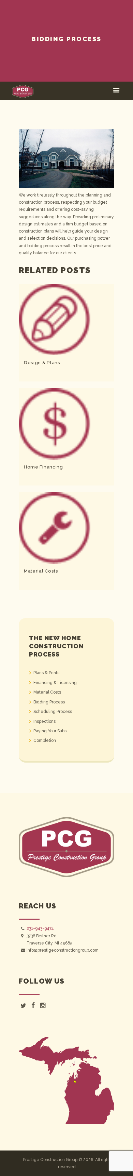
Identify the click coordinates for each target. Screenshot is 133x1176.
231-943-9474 (40, 928)
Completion (44, 740)
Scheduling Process (52, 711)
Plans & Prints (46, 672)
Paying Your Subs (49, 731)
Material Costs (41, 571)
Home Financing (43, 467)
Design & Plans (42, 362)
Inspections (44, 721)
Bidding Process (49, 702)
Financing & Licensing (55, 682)
